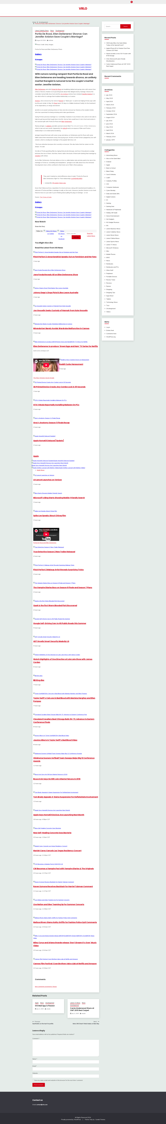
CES (107, 184)
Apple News (40, 470)
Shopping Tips (110, 292)
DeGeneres (68, 121)
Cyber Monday (110, 190)
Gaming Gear (110, 206)
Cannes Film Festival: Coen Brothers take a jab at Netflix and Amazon (65, 963)
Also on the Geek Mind (113, 158)
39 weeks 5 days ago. (59, 183)
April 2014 (109, 130)
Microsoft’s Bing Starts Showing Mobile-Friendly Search (59, 497)
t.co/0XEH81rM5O (76, 178)
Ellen (62, 121)
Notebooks (109, 264)
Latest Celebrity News (42, 30)
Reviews (109, 283)
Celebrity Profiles (111, 181)
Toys (107, 305)
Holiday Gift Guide (111, 213)
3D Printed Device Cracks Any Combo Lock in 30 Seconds (59, 387)
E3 (107, 200)
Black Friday (110, 171)
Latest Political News (112, 238)
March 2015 (110, 105)
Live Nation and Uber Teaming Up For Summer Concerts (58, 904)
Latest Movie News (112, 235)
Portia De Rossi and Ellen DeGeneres (44, 543)
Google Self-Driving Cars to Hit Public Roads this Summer (59, 623)
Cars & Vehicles (111, 174)
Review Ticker (110, 280)
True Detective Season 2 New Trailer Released (54, 551)
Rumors (108, 286)
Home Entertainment (112, 216)
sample (48, 1009)
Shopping (109, 289)
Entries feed (110, 330)
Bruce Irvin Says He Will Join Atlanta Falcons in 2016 (56, 779)
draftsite (50, 40)
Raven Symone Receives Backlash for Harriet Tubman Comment (63, 886)
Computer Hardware (112, 187)
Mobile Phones (110, 254)
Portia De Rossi (56, 89)
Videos (108, 312)
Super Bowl (109, 296)
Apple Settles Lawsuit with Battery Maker (72, 468)
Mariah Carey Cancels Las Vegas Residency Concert (57, 850)
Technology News (112, 302)
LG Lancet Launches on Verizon (47, 479)
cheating (37, 156)
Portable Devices (111, 276)
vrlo (83, 8)
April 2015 (109, 101)
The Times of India (45, 197)
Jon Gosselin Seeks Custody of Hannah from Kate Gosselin (60, 310)
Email (34, 1066)
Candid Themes (100, 1119)
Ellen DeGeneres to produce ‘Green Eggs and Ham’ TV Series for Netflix (65, 346)
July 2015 (109, 95)
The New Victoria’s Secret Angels (43, 378)
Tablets (108, 299)
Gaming (108, 203)
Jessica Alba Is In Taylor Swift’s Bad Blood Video (55, 740)
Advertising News (111, 155)
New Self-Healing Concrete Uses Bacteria (52, 832)
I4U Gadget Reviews (112, 222)
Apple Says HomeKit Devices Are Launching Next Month (49, 465)
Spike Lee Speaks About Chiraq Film (49, 515)
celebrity (48, 126)
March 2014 (110, 133)
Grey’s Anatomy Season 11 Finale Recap (51, 422)
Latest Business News (113, 229)
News (52, 30)
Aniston (37, 101)
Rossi (55, 103)
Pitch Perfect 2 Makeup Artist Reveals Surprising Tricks (58, 569)
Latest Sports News (112, 241)
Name (34, 1059)
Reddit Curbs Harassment (71, 364)
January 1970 (110, 140)
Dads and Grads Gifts (112, 193)
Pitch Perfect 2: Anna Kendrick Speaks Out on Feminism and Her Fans (64, 256)
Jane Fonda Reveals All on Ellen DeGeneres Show (55, 274)
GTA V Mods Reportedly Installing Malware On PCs (56, 405)
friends (61, 101)
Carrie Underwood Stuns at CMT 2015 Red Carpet (82, 1009)
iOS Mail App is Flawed (44, 1006)
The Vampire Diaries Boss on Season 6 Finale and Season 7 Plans (62, 587)
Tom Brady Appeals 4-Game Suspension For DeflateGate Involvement (65, 797)
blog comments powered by (46, 986)
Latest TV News (75, 1003)
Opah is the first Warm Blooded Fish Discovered (55, 605)
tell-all (65, 128)
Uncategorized (60, 30)
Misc (107, 251)
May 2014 (109, 127)
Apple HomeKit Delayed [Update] (48, 440)
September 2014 (111, 114)
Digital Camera (110, 197)
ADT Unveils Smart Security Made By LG (51, 641)
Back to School (111, 168)
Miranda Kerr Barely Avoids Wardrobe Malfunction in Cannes (61, 328)
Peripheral (109, 273)
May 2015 (109, 98)
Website (35, 1073)
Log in (108, 327)
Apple (36, 456)
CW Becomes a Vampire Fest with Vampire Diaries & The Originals (63, 868)
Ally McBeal (64, 94)
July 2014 (109, 120)
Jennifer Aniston (87, 94)
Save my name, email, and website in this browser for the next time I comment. (58, 1080)
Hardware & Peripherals (113, 209)
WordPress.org (111, 337)
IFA (107, 225)
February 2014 (111, 136)
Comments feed (111, 333)
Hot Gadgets (110, 219)
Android (108, 162)
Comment (35, 1038)
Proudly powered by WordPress (71, 1119)
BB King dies (38, 680)
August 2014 (110, 117)
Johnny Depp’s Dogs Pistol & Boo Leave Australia (55, 292)
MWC (108, 257)
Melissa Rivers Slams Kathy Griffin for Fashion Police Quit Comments (65, 922)
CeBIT (108, 177)
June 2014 (109, 124)
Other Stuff (109, 270)
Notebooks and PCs (112, 267)
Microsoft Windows (112, 248)
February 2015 (111, 108)
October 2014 (110, 111)
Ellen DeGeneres (40, 89)
